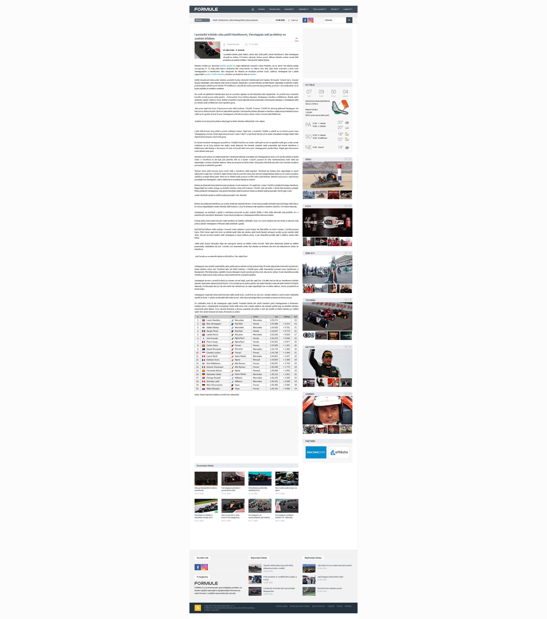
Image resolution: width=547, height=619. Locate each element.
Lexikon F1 (347, 9)
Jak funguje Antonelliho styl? (330, 577)
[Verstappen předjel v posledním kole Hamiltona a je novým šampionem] (233, 479)
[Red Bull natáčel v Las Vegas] (327, 175)
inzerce (340, 606)
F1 (297, 38)
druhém (253, 74)
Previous (299, 176)
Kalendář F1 (289, 9)
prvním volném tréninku (214, 74)
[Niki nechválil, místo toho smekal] (327, 410)
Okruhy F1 (335, 9)
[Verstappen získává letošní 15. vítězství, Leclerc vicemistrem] (286, 506)
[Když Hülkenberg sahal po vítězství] (327, 363)
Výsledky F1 (304, 9)
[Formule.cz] (206, 9)
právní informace (318, 606)
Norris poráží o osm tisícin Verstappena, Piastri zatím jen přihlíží (232, 517)
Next (355, 176)
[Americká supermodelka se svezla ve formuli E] (327, 269)
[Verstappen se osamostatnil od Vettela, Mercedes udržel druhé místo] (260, 506)
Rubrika (261, 9)
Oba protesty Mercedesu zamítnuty (206, 489)
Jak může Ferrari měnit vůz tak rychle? (334, 565)
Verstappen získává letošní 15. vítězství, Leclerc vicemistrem (284, 517)
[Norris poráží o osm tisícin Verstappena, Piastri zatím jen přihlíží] (233, 506)
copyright (331, 606)
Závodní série (274, 9)
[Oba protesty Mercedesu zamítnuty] (206, 479)
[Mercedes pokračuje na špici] (286, 479)
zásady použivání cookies (299, 606)
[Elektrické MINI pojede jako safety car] (327, 316)
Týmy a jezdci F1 (319, 9)
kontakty (348, 606)
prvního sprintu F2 (227, 66)
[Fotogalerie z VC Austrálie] (327, 222)
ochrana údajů (281, 606)
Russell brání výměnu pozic (329, 588)
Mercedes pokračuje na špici (286, 489)
